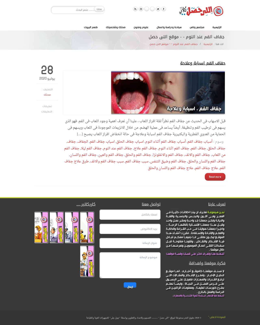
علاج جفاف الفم (206, 168)
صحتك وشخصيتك (116, 27)
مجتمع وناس (197, 27)
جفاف (71, 141)
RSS (135, 9)
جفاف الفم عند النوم (117, 148)
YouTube (152, 9)
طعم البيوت (91, 27)
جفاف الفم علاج (145, 148)
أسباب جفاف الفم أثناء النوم (165, 141)
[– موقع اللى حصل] (201, 12)
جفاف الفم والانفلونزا (168, 155)
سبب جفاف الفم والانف (107, 161)
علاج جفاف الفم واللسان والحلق (170, 168)
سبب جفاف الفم (136, 161)
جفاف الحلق (216, 148)
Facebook (163, 9)
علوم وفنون (141, 27)
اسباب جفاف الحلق (130, 141)
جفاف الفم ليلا (91, 148)
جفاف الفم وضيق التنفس (168, 161)
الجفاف (83, 141)
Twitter (158, 9)
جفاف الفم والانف (197, 155)
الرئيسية (216, 27)
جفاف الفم (198, 148)
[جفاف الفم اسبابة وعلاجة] (144, 92)
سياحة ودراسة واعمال (169, 27)
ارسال (130, 286)
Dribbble (141, 9)
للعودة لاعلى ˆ (216, 317)
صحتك (47, 94)
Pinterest (146, 9)
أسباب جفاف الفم (199, 141)
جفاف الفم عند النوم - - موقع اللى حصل (174, 44)
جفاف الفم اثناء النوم (174, 148)
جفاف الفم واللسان (83, 155)
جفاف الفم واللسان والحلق (206, 161)
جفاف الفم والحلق (138, 155)
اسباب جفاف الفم (102, 141)
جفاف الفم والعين (111, 155)
